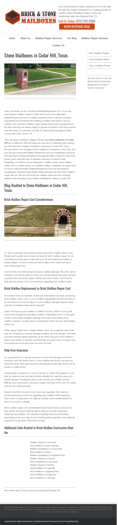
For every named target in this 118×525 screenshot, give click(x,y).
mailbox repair (23, 114)
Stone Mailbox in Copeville (42, 468)
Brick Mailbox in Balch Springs (44, 445)
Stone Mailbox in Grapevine (43, 474)
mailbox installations (41, 178)
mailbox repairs (65, 13)
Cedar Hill (46, 130)
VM (61, 521)
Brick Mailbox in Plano (40, 452)
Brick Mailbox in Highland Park (44, 471)
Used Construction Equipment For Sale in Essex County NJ (99, 84)
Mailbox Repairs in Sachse (42, 458)
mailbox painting (85, 6)
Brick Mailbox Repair (99, 53)
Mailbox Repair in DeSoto (42, 465)
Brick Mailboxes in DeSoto (42, 478)
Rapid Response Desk (77, 26)
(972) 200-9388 (85, 21)
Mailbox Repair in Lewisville (43, 442)
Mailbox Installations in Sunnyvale (46, 449)
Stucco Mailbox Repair (100, 65)
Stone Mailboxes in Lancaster (44, 461)
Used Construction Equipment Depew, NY (40, 490)
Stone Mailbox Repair (99, 59)
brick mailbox (10, 299)
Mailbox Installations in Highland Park (47, 455)
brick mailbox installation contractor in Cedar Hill (39, 146)
